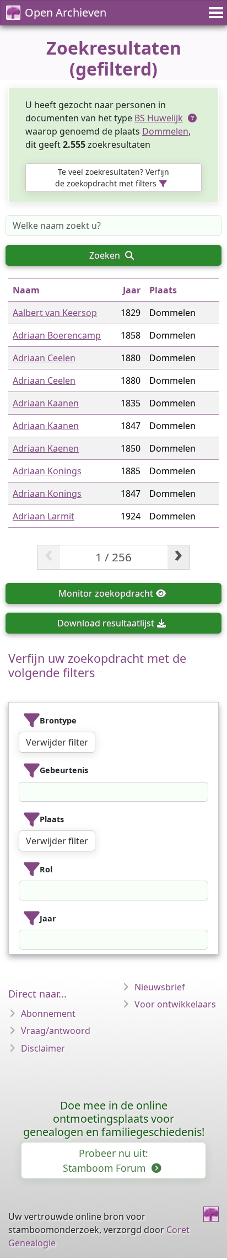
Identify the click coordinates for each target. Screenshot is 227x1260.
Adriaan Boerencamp (57, 335)
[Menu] (214, 13)
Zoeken (105, 255)
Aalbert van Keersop (55, 313)
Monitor (105, 593)
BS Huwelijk (158, 118)
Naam (26, 290)
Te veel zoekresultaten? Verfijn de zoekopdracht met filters (112, 178)
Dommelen (165, 131)
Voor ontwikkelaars (175, 1004)
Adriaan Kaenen (46, 448)
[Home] (211, 1214)
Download (105, 623)
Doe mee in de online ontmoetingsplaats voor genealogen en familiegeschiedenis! (113, 1118)
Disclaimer (43, 1048)
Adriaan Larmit (43, 516)
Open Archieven (65, 12)
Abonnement (48, 1013)
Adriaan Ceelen (44, 358)
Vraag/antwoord (55, 1031)
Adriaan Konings (47, 471)
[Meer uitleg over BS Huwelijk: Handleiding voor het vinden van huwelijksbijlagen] (193, 118)
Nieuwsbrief (159, 987)
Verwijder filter (57, 742)
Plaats (163, 290)
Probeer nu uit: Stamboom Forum (105, 1160)
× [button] (201, 792)
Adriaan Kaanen (46, 403)
